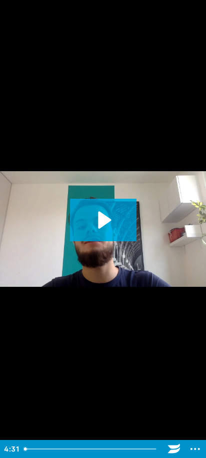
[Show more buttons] (195, 449)
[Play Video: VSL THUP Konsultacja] (103, 220)
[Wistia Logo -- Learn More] (174, 449)
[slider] (91, 449)
